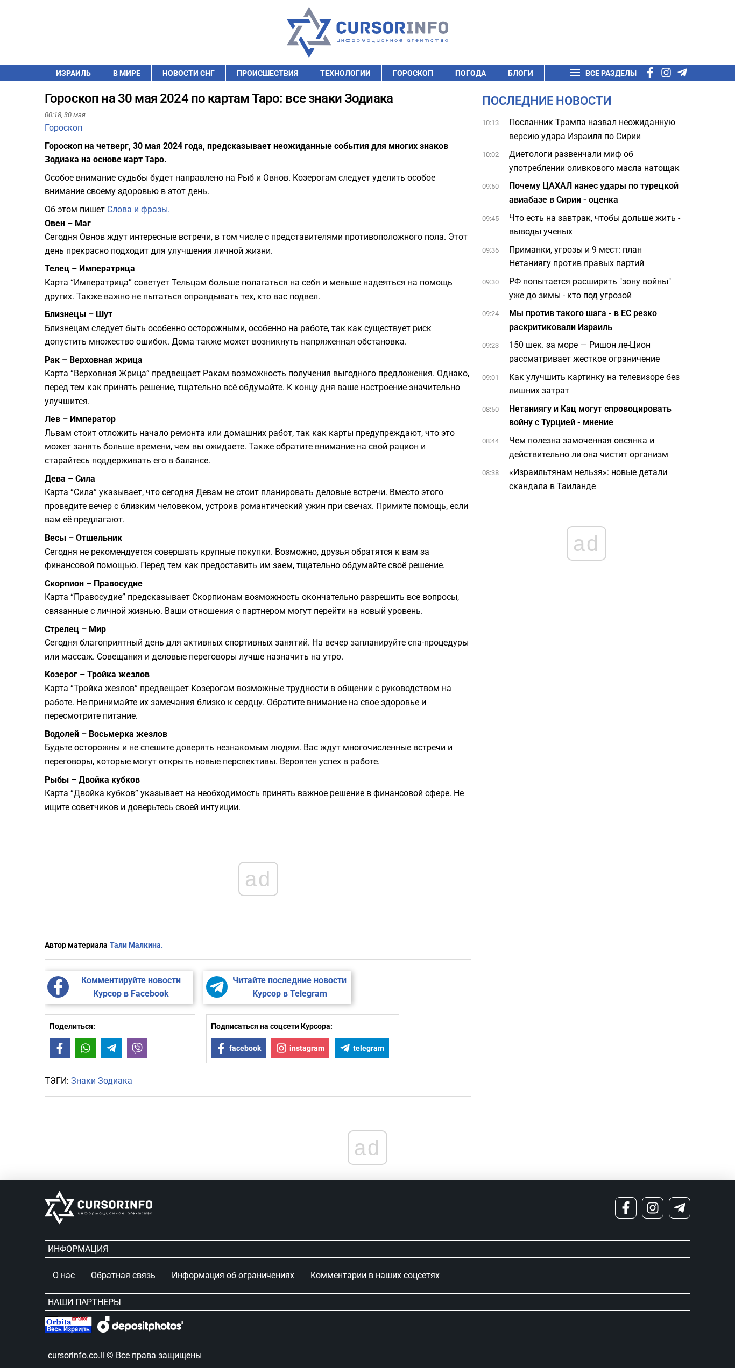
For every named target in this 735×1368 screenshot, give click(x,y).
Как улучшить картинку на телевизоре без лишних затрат (594, 384)
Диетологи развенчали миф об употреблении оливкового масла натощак (594, 161)
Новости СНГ (188, 73)
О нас (64, 1275)
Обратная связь (123, 1275)
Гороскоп (413, 73)
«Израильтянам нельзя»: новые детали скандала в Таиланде (588, 479)
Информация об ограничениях (233, 1275)
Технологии (345, 73)
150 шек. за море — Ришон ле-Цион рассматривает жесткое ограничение (584, 352)
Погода (470, 73)
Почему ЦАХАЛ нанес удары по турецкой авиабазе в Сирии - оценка (594, 193)
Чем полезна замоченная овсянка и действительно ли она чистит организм (588, 447)
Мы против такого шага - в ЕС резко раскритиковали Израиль (583, 320)
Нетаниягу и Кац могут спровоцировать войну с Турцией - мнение (590, 416)
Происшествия (267, 73)
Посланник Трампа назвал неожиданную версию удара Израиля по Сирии (592, 129)
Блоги (520, 73)
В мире (126, 73)
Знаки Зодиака (101, 1081)
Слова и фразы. (139, 209)
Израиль (73, 73)
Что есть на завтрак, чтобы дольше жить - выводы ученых (594, 225)
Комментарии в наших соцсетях (375, 1275)
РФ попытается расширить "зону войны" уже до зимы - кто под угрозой (590, 288)
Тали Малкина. (136, 945)
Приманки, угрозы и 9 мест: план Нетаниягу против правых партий (576, 257)
